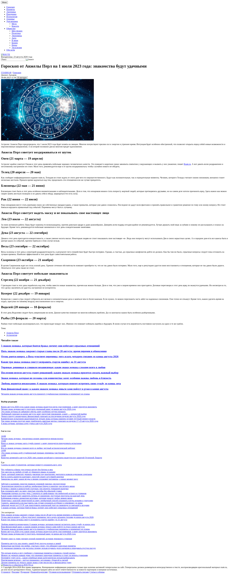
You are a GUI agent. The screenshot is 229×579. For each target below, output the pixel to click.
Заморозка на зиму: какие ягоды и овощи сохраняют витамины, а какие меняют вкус (39, 479)
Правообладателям (39, 572)
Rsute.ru (187, 164)
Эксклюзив (17, 47)
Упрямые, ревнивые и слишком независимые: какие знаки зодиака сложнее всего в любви (53, 367)
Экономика (17, 36)
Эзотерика (11, 12)
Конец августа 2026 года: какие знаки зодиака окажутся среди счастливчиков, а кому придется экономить (49, 407)
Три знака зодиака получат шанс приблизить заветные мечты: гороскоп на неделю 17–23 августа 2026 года (49, 421)
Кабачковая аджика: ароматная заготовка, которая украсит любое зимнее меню (36, 498)
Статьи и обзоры (97, 572)
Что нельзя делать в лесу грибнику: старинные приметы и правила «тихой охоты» (38, 553)
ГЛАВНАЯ (6, 72)
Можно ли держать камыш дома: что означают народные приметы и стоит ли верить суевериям (44, 555)
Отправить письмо (80, 572)
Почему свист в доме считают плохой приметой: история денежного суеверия (36, 539)
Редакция (25, 572)
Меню (4, 2)
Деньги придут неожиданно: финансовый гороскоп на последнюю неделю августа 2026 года (43, 416)
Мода (14, 24)
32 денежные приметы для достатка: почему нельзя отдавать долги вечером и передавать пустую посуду (48, 548)
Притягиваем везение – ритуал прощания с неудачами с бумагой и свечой (34, 560)
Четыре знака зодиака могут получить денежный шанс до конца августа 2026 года (38, 409)
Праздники (11, 14)
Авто (14, 38)
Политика (16, 33)
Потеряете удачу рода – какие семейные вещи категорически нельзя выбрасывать (38, 558)
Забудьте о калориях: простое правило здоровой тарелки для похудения (33, 484)
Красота (15, 26)
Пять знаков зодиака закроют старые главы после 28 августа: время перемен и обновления (54, 351)
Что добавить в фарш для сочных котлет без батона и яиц (27, 469)
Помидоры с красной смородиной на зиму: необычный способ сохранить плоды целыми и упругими (47, 500)
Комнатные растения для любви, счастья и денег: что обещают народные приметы (38, 546)
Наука (14, 45)
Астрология (11, 335)
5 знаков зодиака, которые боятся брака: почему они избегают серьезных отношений (50, 345)
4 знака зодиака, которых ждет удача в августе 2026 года (26, 423)
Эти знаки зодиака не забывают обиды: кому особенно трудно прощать (33, 411)
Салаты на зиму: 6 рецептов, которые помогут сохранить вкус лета (31, 465)
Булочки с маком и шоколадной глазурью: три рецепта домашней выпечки (35, 489)
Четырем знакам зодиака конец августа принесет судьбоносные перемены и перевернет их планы (45, 394)
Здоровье (10, 19)
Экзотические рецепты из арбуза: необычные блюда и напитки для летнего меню (38, 486)
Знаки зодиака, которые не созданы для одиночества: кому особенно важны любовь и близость (56, 378)
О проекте (5, 572)
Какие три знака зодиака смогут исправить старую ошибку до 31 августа (43, 362)
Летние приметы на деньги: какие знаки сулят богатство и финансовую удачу (36, 562)
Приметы (10, 9)
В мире (15, 40)
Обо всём (10, 50)
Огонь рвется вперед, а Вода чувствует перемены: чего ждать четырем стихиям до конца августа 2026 (59, 356)
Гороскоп (10, 7)
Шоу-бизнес (17, 31)
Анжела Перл (12, 333)
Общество (11, 28)
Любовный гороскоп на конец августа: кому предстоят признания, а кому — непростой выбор (44, 414)
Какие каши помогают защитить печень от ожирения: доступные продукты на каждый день (43, 496)
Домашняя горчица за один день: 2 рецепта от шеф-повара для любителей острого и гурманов (43, 493)
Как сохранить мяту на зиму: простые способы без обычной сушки (31, 491)
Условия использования (60, 572)
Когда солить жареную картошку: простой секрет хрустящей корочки (32, 477)
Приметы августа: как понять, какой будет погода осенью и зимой (31, 543)
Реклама (15, 572)
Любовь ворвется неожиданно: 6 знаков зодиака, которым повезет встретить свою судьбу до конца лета (61, 383)
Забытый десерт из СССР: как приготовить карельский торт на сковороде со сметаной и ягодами (45, 505)
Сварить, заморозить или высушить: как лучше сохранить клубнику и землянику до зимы (42, 503)
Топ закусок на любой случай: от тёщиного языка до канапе (28, 472)
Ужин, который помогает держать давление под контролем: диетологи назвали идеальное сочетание (46, 474)
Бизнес (15, 43)
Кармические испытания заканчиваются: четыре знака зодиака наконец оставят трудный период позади (48, 419)
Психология (11, 16)
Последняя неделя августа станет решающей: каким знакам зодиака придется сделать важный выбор (59, 372)
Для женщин (12, 21)
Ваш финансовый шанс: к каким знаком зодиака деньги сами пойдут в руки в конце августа (54, 389)
